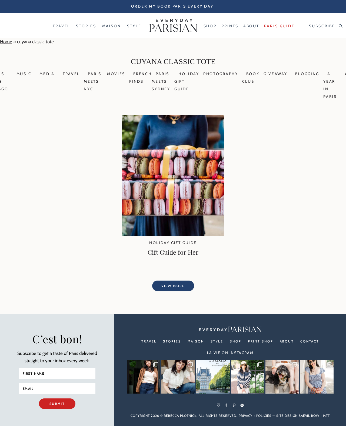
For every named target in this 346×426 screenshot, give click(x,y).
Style (217, 341)
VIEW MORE (173, 286)
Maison (196, 341)
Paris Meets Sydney (161, 81)
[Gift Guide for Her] (173, 234)
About (287, 341)
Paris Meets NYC (92, 81)
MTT (326, 416)
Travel (71, 73)
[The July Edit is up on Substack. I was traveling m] (317, 377)
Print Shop (260, 341)
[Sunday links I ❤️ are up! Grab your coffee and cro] (247, 377)
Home (6, 41)
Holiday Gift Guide (173, 242)
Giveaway (275, 73)
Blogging (307, 73)
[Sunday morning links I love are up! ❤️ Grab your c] (143, 377)
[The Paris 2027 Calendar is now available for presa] (212, 377)
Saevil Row (309, 416)
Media (47, 73)
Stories (172, 341)
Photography (220, 73)
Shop (235, 341)
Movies (116, 73)
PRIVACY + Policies (255, 416)
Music (24, 73)
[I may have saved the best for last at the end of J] (282, 377)
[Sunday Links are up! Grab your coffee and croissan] (178, 377)
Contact (309, 341)
